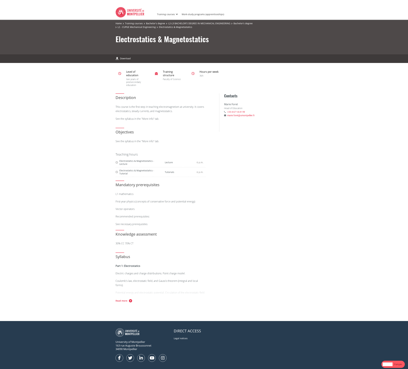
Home (119, 23)
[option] (398, 364)
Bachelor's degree (155, 23)
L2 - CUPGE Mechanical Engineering (137, 27)
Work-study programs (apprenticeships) (203, 14)
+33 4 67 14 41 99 (236, 111)
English (387, 364)
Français (398, 364)
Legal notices (181, 338)
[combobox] (388, 364)
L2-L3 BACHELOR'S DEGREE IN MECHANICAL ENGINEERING (199, 23)
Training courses (166, 14)
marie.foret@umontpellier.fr (241, 115)
